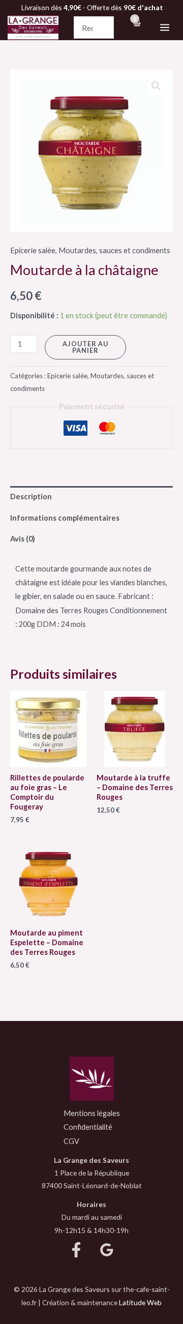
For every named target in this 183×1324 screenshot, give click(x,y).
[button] (156, 86)
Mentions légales (92, 1113)
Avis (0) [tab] (22, 538)
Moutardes (77, 250)
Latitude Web (140, 1302)
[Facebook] (76, 1249)
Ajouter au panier (85, 347)
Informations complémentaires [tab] (64, 518)
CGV (71, 1141)
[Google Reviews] (106, 1249)
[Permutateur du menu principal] (164, 27)
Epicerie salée (32, 250)
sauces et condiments (134, 250)
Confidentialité (88, 1127)
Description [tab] (31, 496)
